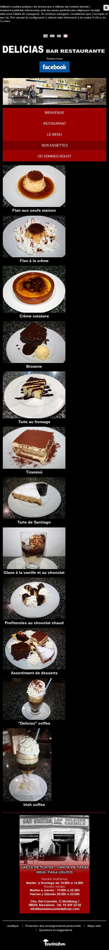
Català (45, 35)
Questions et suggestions (55, 930)
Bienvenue (54, 113)
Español (52, 35)
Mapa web (94, 925)
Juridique (13, 925)
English (59, 35)
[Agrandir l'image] (34, 206)
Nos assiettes (55, 145)
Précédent (7, 90)
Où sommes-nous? (54, 156)
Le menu (54, 134)
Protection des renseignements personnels (53, 925)
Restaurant (54, 124)
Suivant (102, 90)
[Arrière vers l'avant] (54, 53)
